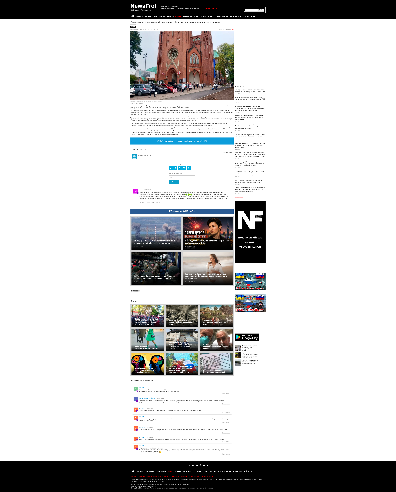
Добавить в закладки (225, 29)
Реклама (142, 476)
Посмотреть (226, 393)
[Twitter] (204, 465)
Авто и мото (235, 15)
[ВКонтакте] (197, 465)
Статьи (148, 15)
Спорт (213, 15)
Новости (140, 15)
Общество (187, 15)
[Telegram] (189, 465)
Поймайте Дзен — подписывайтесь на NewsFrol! (182, 141)
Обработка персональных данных (158, 476)
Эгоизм (246, 15)
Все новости (239, 197)
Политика (157, 15)
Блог (253, 15)
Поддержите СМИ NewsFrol (183, 211)
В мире (178, 15)
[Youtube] (193, 465)
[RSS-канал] (233, 29)
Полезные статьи (207, 476)
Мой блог (247, 470)
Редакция (134, 476)
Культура (198, 15)
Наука (206, 15)
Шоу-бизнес (222, 15)
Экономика (168, 15)
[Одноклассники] (200, 465)
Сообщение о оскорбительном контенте (186, 476)
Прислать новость (211, 8)
